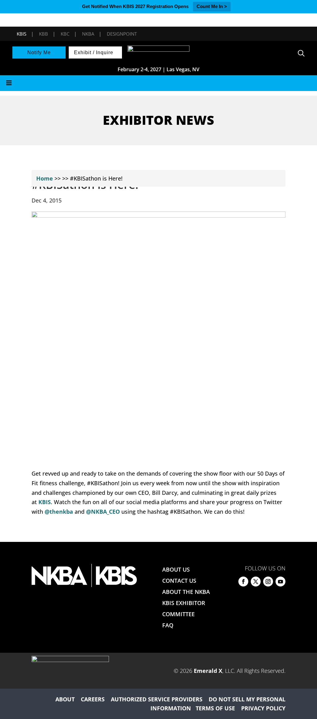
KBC (65, 34)
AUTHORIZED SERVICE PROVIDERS (156, 699)
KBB (43, 34)
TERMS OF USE (215, 708)
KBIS (21, 34)
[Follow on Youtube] (280, 581)
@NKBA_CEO (103, 511)
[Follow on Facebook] (243, 581)
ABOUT (65, 699)
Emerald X (208, 670)
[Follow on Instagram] (268, 581)
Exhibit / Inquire (93, 52)
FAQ (167, 625)
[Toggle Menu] (158, 83)
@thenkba (59, 511)
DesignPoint (122, 34)
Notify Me (39, 52)
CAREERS (93, 699)
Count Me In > (212, 6)
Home (44, 178)
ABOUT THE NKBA (186, 591)
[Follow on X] (256, 581)
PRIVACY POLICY (263, 708)
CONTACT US (179, 580)
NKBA (88, 34)
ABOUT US (176, 569)
